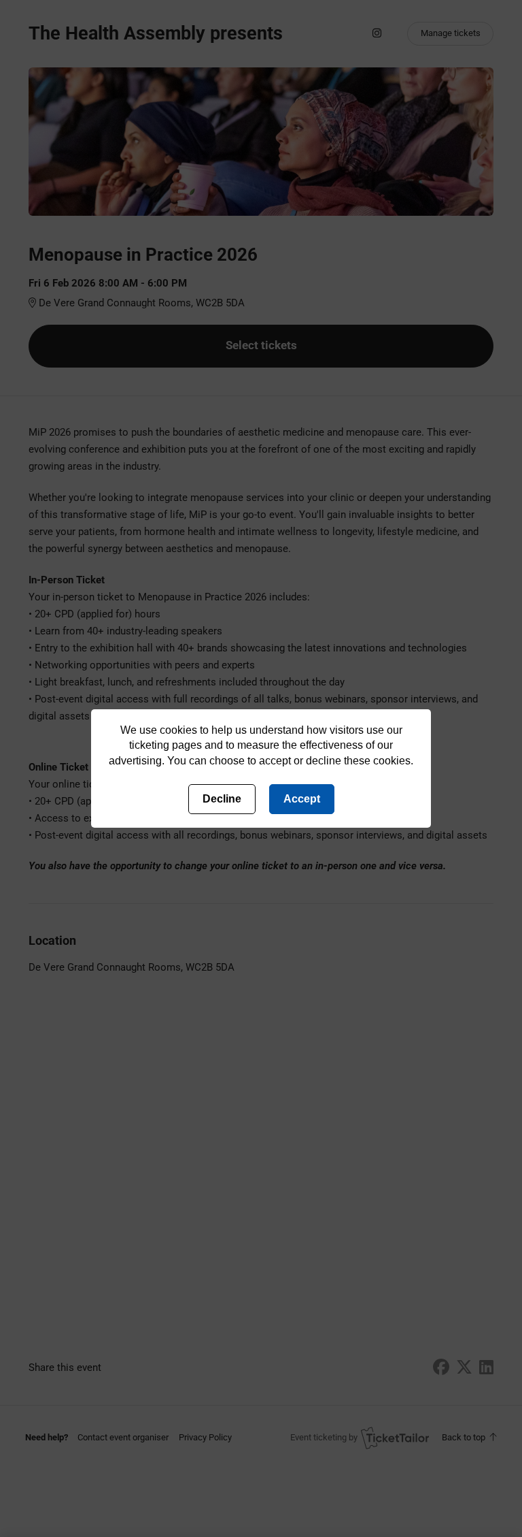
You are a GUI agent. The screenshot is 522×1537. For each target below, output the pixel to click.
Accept (301, 799)
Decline (222, 799)
